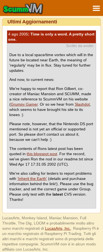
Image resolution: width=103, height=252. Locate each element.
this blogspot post (42, 154)
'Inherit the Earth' (32, 178)
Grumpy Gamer (24, 104)
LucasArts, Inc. (58, 228)
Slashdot (82, 104)
